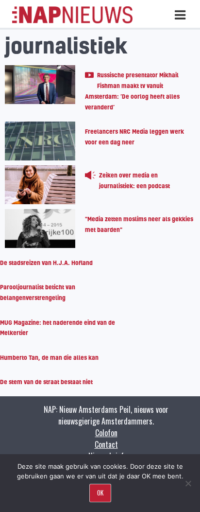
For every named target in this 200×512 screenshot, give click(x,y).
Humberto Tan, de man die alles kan (49, 357)
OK (100, 492)
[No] (188, 483)
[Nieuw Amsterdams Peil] (72, 21)
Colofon (106, 433)
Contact (106, 444)
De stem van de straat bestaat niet (46, 382)
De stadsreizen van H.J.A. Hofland (46, 262)
